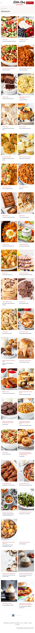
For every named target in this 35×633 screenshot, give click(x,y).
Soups (6, 273)
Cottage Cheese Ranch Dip (24, 246)
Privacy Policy (17, 624)
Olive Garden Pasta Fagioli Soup (25, 485)
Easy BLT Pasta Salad (6, 454)
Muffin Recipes (25, 156)
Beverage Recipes (5, 573)
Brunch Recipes (9, 542)
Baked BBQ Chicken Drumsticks (8, 485)
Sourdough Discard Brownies (8, 98)
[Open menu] (1, 3)
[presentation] (9, 27)
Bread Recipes (28, 542)
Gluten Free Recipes (22, 483)
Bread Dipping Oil (22, 544)
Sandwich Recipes (30, 604)
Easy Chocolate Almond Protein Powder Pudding (25, 575)
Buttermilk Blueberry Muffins (25, 394)
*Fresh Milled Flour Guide (29, 3)
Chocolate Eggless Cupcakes (7, 605)
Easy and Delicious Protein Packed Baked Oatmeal (7, 545)
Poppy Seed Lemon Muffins (24, 158)
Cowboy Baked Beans (23, 70)
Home (2, 8)
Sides (6, 39)
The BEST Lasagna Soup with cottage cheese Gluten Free (8, 514)
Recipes (3, 39)
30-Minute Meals (5, 156)
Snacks (12, 422)
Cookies (20, 273)
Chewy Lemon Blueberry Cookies (25, 274)
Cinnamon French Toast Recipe (8, 393)
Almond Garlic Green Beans (24, 513)
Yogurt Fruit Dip (22, 41)
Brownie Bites (5, 424)
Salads (12, 68)
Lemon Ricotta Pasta (23, 99)
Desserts (3, 126)
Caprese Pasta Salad (6, 70)
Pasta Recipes (4, 68)
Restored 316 (32, 628)
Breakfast (21, 126)
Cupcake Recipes (5, 603)
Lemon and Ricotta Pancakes (25, 128)
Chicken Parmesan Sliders (24, 362)
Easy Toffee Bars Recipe (23, 303)
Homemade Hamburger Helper (25, 425)
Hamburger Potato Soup (7, 274)
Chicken (26, 360)
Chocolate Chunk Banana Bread (8, 217)
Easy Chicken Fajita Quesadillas (25, 333)
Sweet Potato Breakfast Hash (8, 246)
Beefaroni (21, 188)
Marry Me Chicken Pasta (7, 333)
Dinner (25, 68)
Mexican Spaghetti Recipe (7, 188)
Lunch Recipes (29, 453)
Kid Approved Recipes (9, 421)
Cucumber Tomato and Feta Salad (9, 41)
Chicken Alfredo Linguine (24, 217)
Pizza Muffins (21, 456)
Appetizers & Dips (22, 39)
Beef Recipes (21, 68)
